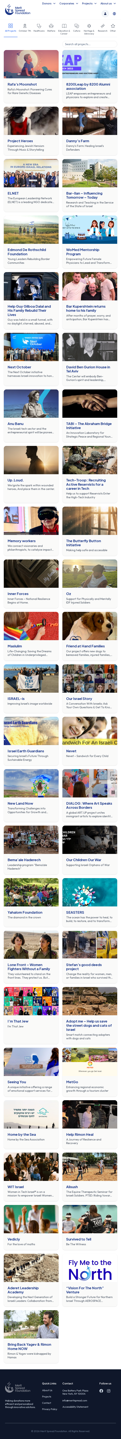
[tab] (10, 29)
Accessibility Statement (75, 1406)
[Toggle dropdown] (54, 3)
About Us (47, 1390)
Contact (46, 1403)
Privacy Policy (49, 1409)
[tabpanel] (60, 702)
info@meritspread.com (74, 1400)
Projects (46, 1396)
